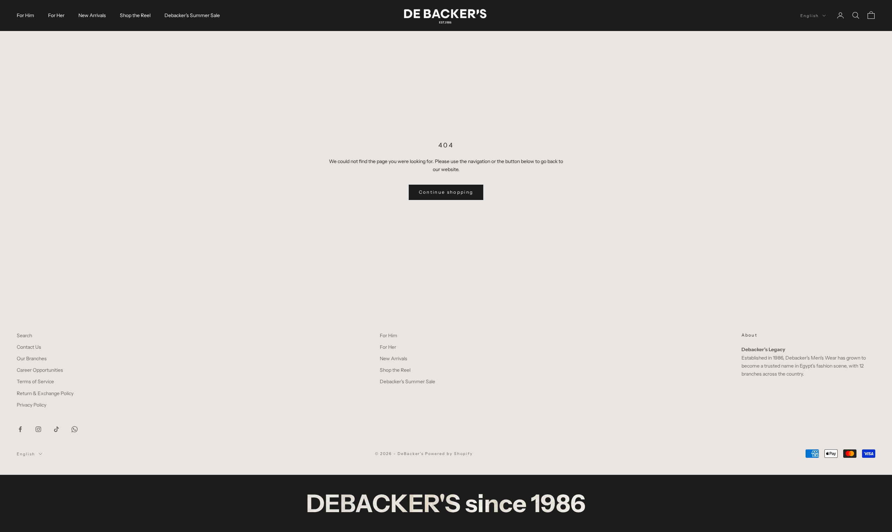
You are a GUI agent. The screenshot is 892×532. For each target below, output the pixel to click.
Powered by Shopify (449, 453)
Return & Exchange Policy (45, 393)
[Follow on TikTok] (56, 429)
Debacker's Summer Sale (192, 15)
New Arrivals (92, 15)
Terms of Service (35, 381)
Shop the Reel (135, 15)
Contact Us (29, 347)
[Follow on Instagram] (38, 429)
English (809, 15)
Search (24, 335)
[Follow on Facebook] (20, 429)
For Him (25, 15)
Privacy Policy (31, 405)
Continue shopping (446, 192)
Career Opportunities (40, 370)
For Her (56, 15)
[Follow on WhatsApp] (74, 429)
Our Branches (32, 358)
